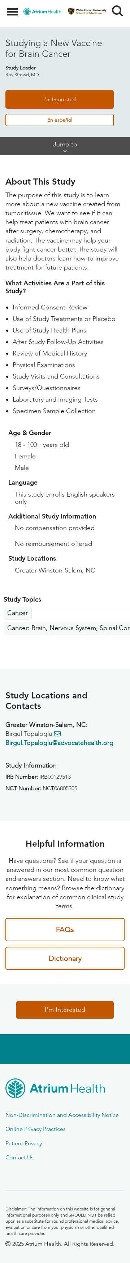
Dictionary (65, 958)
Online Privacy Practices (35, 1129)
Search (115, 4)
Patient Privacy (23, 1143)
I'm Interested (59, 99)
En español (59, 120)
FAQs (65, 929)
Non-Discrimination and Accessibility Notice (62, 1115)
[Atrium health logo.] (65, 1089)
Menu (13, 8)
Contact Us (19, 1157)
